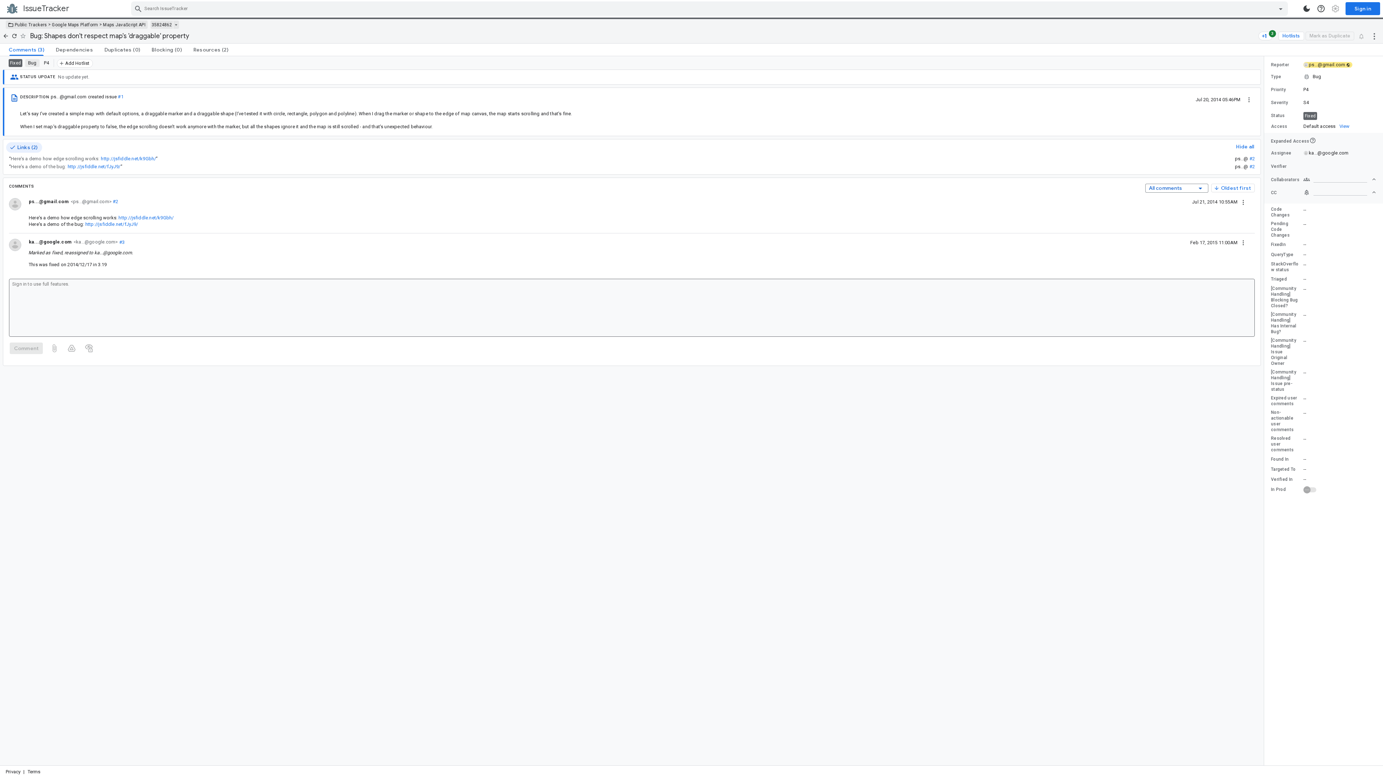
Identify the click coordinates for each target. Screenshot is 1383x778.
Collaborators (1285, 179)
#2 (1252, 158)
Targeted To (1283, 469)
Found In (1280, 459)
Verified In (1282, 479)
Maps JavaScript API (124, 24)
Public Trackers (31, 24)
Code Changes (1280, 212)
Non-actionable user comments (1282, 421)
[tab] (26, 50)
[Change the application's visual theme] (1306, 8)
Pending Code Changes (1280, 229)
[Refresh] (14, 36)
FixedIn (1278, 244)
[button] (1323, 76)
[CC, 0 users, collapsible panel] (1339, 192)
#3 (121, 242)
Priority (1278, 89)
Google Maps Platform (75, 24)
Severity (1279, 102)
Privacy (13, 771)
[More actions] (1374, 36)
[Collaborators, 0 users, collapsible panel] (1339, 179)
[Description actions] (1249, 99)
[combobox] (710, 8)
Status (1278, 115)
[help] (1321, 8)
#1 (120, 96)
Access (1279, 126)
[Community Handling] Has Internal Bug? (1284, 323)
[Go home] (5, 36)
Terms (34, 771)
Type (1276, 76)
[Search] (138, 8)
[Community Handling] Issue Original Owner (1283, 352)
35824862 (162, 24)
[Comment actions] (1243, 201)
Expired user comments (1284, 400)
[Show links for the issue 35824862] (176, 25)
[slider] (1265, 410)
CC (1274, 192)
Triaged (1279, 279)
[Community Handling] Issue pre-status (1283, 381)
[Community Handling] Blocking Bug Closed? (1284, 297)
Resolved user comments (1282, 444)
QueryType (1282, 254)
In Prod (1278, 489)
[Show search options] (1280, 8)
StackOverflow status (1285, 266)
